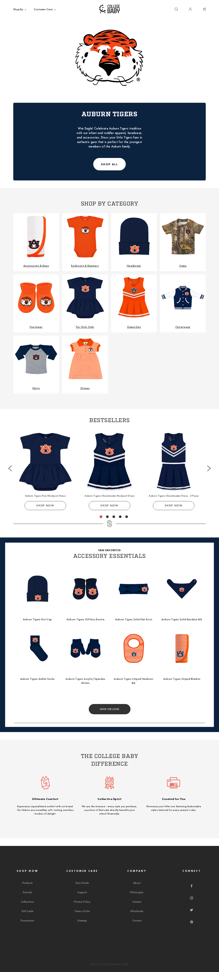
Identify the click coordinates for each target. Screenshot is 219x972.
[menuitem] (20, 9)
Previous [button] (10, 459)
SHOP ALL (109, 164)
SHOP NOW (45, 505)
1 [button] (101, 516)
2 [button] (107, 516)
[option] (45, 472)
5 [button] (126, 516)
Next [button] (209, 459)
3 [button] (114, 516)
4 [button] (120, 516)
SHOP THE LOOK (109, 709)
